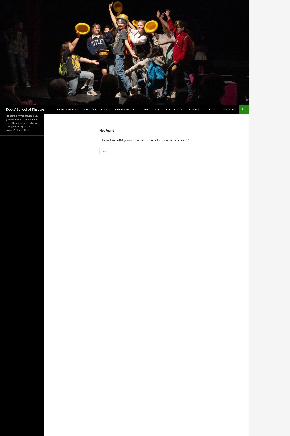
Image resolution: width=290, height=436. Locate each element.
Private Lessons (151, 109)
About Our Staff (174, 109)
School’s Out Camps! (95, 109)
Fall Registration (66, 109)
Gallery (212, 109)
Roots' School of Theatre (25, 109)
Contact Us (195, 109)
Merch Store (229, 109)
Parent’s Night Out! (126, 109)
